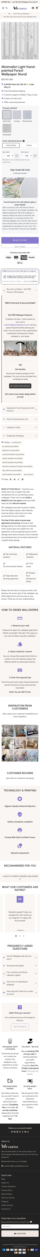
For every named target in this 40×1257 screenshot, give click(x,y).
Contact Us (5, 1209)
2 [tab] (20, 936)
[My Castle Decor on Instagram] (20, 1132)
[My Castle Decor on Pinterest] (17, 1132)
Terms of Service (8, 1198)
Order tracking (7, 1205)
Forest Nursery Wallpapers (21, 13)
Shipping (4, 1201)
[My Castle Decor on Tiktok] (28, 1132)
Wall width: (6, 152)
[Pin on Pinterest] (14, 479)
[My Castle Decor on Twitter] (12, 1132)
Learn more (27, 281)
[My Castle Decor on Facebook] (15, 1132)
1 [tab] (16, 936)
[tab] (20, 290)
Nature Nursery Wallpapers (12, 462)
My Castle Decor (19, 1244)
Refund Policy (6, 1194)
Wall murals (28, 474)
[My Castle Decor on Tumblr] (23, 1132)
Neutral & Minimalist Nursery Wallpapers (17, 466)
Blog (3, 1179)
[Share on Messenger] (22, 479)
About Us (5, 1183)
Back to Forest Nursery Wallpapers (20, 877)
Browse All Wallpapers (10, 450)
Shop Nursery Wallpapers (11, 474)
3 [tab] (24, 936)
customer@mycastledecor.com (16, 325)
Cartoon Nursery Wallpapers (13, 454)
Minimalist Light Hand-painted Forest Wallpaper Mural (20, 16)
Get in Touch (20, 1027)
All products (16, 442)
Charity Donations (8, 1186)
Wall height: (25, 152)
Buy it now (20, 247)
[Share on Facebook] (10, 479)
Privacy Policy (6, 1190)
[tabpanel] (20, 913)
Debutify (23, 1247)
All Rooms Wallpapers (10, 446)
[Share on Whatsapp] (18, 479)
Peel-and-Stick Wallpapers (12, 470)
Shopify (34, 1244)
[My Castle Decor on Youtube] (25, 1132)
